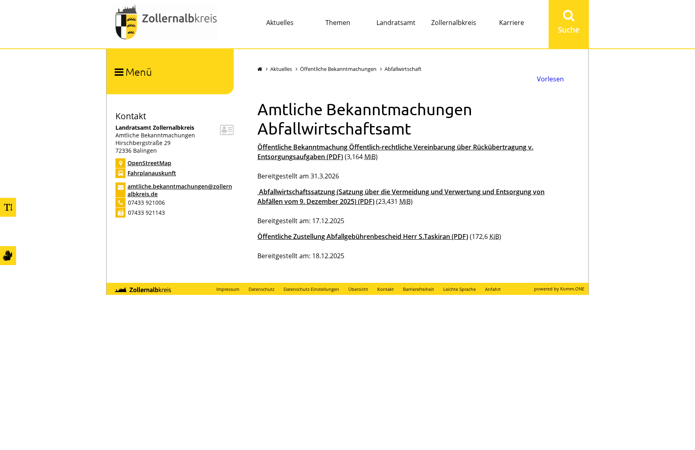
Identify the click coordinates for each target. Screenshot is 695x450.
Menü (138, 71)
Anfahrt (493, 289)
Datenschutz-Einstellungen (311, 289)
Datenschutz (261, 289)
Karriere (511, 22)
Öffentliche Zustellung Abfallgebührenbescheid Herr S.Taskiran (362, 236)
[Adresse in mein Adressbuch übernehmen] (227, 132)
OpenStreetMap (149, 163)
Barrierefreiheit (418, 289)
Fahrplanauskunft (151, 173)
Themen (337, 22)
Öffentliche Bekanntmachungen (338, 69)
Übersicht (358, 289)
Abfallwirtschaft (403, 69)
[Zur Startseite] (166, 23)
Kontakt (385, 289)
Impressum (227, 289)
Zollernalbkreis (453, 22)
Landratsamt (395, 22)
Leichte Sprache (459, 289)
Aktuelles (280, 22)
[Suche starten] (569, 24)
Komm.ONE (572, 289)
